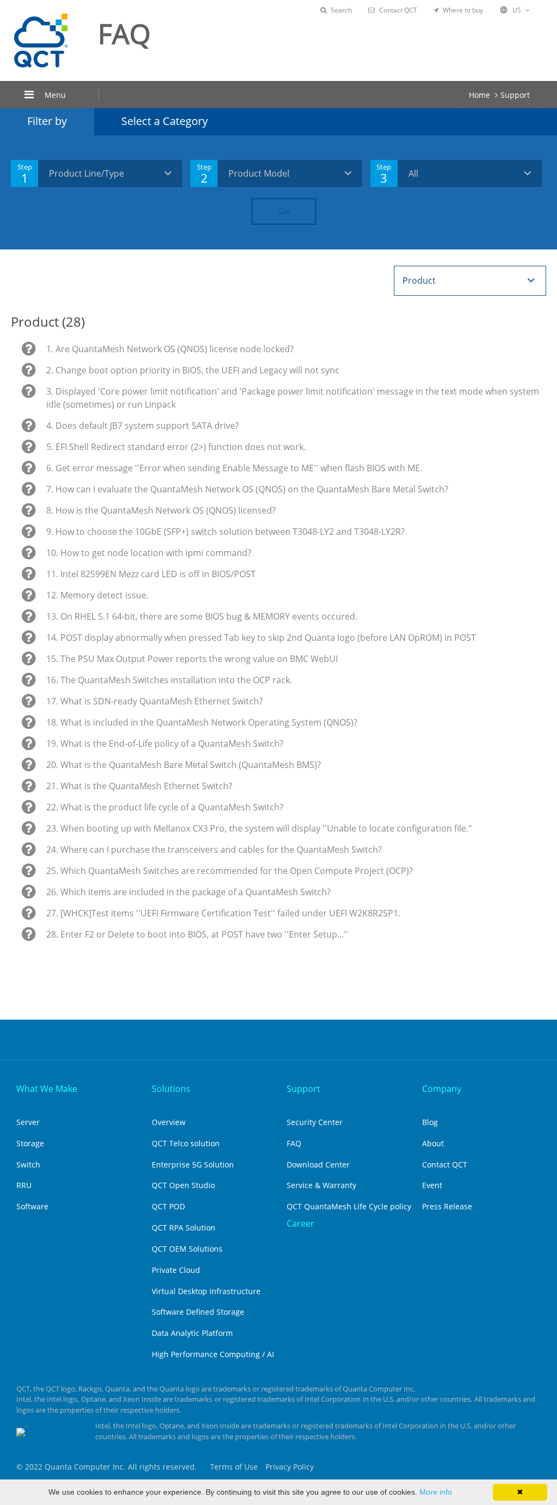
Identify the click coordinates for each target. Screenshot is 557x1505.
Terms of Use (234, 1467)
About (433, 1143)
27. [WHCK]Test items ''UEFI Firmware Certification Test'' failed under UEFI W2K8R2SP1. (223, 913)
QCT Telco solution (186, 1143)
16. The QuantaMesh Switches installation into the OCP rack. (169, 680)
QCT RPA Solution (183, 1227)
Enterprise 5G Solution (193, 1164)
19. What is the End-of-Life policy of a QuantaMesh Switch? (164, 744)
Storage (30, 1143)
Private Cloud (176, 1270)
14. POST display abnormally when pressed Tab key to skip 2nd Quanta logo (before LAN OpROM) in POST (261, 638)
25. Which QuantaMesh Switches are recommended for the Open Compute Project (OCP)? (229, 871)
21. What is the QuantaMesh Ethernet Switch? (139, 786)
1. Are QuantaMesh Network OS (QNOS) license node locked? (170, 349)
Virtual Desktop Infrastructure (206, 1291)
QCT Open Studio (183, 1185)
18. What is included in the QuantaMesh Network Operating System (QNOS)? (201, 722)
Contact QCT (398, 10)
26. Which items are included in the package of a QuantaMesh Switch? (188, 892)
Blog (430, 1122)
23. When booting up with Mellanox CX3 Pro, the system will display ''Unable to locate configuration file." (259, 828)
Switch (28, 1164)
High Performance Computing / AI (213, 1354)
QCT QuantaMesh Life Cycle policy (349, 1206)
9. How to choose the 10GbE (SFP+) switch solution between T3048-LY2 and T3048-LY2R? (225, 532)
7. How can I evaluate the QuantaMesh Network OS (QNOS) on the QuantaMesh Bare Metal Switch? (247, 489)
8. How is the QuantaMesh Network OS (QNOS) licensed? (161, 510)
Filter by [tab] (47, 121)
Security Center (315, 1122)
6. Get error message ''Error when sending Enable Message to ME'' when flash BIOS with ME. (234, 468)
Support (515, 95)
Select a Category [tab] (164, 121)
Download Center (318, 1164)
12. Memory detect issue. (97, 595)
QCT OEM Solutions (187, 1249)
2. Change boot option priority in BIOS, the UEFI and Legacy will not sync (192, 370)
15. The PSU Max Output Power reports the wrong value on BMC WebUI (192, 659)
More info (435, 1492)
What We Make (46, 1089)
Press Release (447, 1206)
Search (341, 10)
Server (28, 1122)
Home (479, 95)
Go (283, 210)
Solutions (171, 1089)
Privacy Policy (289, 1467)
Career (300, 1223)
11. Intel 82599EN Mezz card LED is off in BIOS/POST (151, 574)
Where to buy (463, 10)
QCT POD (168, 1206)
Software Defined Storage (198, 1312)
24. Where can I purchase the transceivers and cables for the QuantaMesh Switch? (214, 849)
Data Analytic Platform (192, 1333)
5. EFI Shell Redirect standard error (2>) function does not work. (176, 447)
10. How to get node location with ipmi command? (148, 553)
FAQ (294, 1143)
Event (432, 1185)
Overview (168, 1122)
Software (32, 1206)
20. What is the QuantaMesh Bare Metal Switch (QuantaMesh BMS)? (183, 765)
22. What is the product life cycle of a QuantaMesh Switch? (164, 807)
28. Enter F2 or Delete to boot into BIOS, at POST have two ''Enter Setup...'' (197, 934)
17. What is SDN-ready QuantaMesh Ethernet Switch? (154, 701)
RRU (24, 1185)
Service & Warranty (321, 1185)
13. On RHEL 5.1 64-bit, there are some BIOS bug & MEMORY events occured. (201, 616)
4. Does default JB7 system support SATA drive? (142, 426)
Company (441, 1089)
